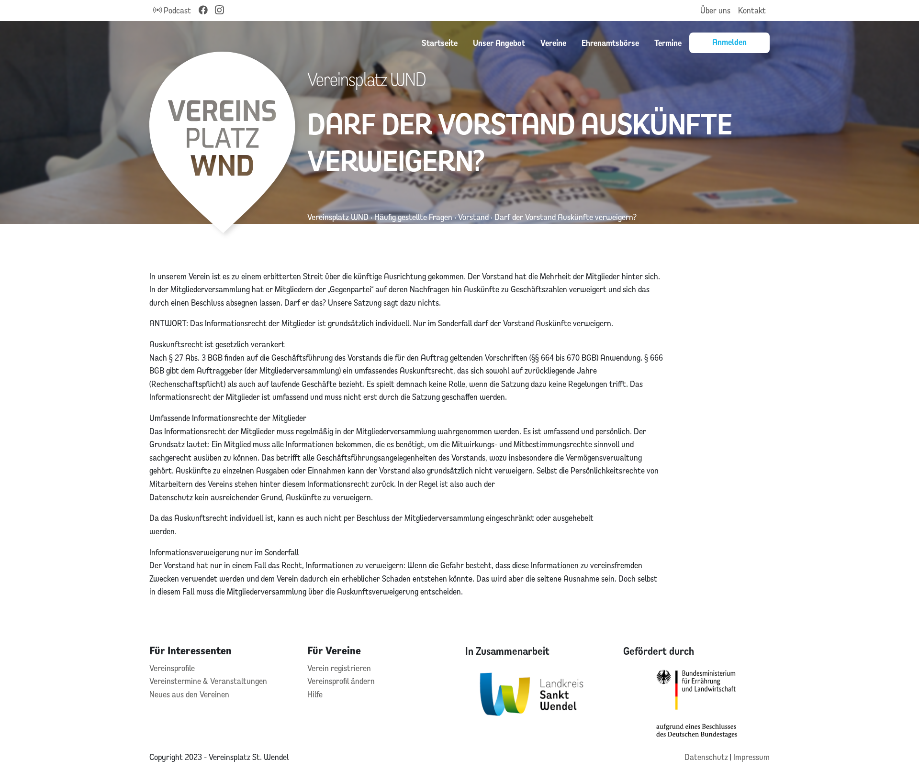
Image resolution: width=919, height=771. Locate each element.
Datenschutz (707, 756)
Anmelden (729, 41)
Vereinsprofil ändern (341, 680)
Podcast (176, 10)
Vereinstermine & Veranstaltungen (208, 680)
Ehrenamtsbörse (610, 42)
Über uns (715, 10)
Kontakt (752, 10)
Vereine (553, 42)
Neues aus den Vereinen (189, 694)
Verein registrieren (339, 667)
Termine (668, 42)
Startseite (440, 42)
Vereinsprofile (172, 667)
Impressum (751, 756)
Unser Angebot (499, 42)
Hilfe (315, 694)
